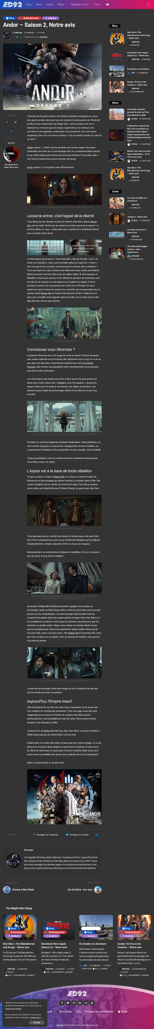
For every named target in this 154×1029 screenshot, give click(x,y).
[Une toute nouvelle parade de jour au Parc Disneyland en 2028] (116, 114)
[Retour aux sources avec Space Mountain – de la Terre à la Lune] (116, 156)
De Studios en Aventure (138, 69)
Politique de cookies (13, 1009)
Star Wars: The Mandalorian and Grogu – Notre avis (138, 35)
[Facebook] (7, 122)
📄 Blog (10, 18)
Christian (18, 33)
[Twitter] (15, 122)
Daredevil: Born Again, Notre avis (11, 166)
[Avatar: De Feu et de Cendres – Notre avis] (116, 87)
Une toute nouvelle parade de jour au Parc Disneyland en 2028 (138, 112)
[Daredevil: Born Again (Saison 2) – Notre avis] (116, 56)
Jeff (133, 73)
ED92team (135, 256)
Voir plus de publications (85, 850)
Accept (37, 1023)
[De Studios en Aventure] (116, 71)
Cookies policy (35, 1017)
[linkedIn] (11, 130)
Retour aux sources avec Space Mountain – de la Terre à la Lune (139, 154)
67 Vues (71, 969)
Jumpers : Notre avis (137, 217)
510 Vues (108, 965)
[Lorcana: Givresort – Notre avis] (116, 234)
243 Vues (125, 972)
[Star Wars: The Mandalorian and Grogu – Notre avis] (116, 38)
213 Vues (41, 33)
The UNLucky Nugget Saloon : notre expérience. (137, 249)
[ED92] (12, 4)
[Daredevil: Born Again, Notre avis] (11, 154)
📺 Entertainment (29, 18)
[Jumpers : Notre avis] (116, 219)
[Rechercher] (148, 4)
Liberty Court (91, 928)
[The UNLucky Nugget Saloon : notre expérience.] (116, 253)
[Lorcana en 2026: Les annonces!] (116, 203)
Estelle (134, 119)
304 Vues (10, 972)
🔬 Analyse (50, 18)
